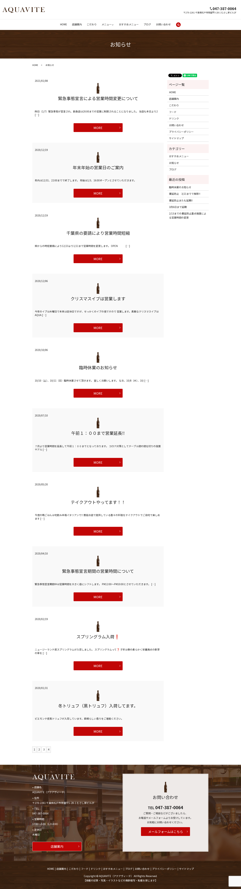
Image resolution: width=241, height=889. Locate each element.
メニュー (107, 24)
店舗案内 (77, 24)
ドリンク (174, 118)
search (178, 24)
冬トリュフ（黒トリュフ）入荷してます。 (98, 706)
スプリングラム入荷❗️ (98, 636)
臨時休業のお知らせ (98, 367)
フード (172, 112)
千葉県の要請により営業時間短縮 (98, 233)
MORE (98, 127)
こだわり (92, 24)
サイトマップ (176, 138)
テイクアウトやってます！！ (98, 502)
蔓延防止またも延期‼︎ (181, 200)
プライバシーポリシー (181, 131)
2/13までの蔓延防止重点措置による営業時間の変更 (187, 215)
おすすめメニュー (129, 24)
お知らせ (174, 163)
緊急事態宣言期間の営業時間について (98, 571)
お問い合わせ (163, 24)
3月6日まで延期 (178, 207)
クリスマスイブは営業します (98, 298)
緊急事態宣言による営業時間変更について (98, 98)
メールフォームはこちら (165, 831)
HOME (63, 24)
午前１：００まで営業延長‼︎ (98, 433)
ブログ (147, 24)
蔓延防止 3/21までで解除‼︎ (184, 193)
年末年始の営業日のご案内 (98, 167)
